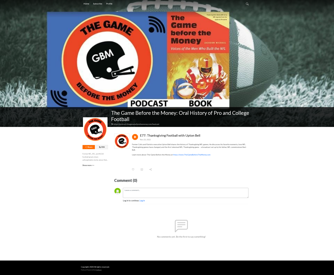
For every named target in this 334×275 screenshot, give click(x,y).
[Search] (247, 3)
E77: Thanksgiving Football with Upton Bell (170, 135)
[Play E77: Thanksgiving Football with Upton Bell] (135, 137)
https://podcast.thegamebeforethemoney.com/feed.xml (136, 124)
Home (86, 3)
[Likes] (133, 169)
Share (89, 147)
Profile (109, 3)
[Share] (150, 169)
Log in (142, 200)
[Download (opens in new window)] (142, 169)
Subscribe (97, 3)
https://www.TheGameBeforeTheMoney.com (191, 155)
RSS (103, 147)
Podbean (99, 270)
